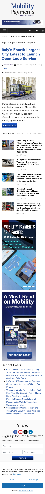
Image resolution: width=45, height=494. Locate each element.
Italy (25, 72)
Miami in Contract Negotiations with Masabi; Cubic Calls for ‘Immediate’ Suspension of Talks (28, 192)
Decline (12, 480)
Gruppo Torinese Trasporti (13, 72)
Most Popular (22, 133)
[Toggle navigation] (4, 30)
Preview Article (9, 125)
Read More (17, 474)
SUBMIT (22, 458)
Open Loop (6, 68)
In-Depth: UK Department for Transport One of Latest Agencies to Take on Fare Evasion (28, 163)
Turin (30, 72)
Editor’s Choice (36, 133)
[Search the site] (30, 30)
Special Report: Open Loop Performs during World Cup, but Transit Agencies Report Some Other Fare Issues (28, 206)
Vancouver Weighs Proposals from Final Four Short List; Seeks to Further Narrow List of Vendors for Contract (29, 177)
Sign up (43, 32)
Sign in (37, 32)
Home (4, 36)
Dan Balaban (8, 65)
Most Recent (8, 133)
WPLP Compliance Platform (26, 491)
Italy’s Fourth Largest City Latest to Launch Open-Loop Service (21, 54)
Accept (22, 486)
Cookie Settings (33, 480)
